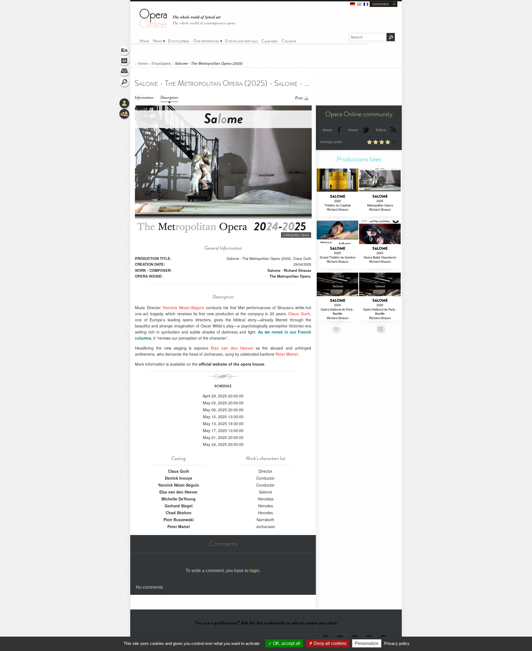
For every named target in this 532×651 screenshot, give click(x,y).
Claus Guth (178, 471)
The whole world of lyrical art (197, 17)
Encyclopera (161, 63)
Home (142, 63)
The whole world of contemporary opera (204, 22)
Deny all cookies (329, 643)
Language (124, 50)
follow (381, 130)
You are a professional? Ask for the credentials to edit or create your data (266, 622)
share (327, 130)
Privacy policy (397, 643)
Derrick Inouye (178, 478)
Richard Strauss (297, 270)
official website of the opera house (231, 364)
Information (144, 97)
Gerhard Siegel (179, 505)
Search (124, 82)
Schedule (124, 61)
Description (169, 97)
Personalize (366, 643)
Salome (273, 270)
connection (380, 4)
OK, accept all (286, 643)
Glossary (124, 72)
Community (124, 114)
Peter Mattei (178, 526)
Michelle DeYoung (179, 499)
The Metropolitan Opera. (290, 276)
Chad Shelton (178, 512)
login (254, 570)
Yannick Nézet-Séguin (178, 485)
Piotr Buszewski (178, 519)
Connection (124, 103)
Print (299, 98)
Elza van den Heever (178, 492)
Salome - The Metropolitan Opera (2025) (208, 63)
